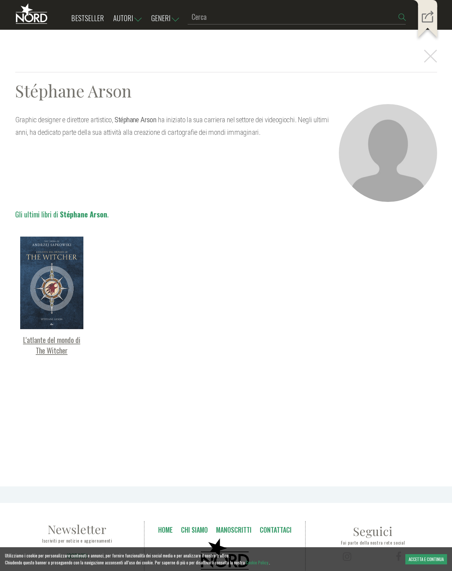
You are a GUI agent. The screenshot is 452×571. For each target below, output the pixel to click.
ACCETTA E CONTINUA (426, 559)
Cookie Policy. (257, 562)
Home (165, 530)
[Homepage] (31, 16)
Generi (160, 18)
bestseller (87, 18)
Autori (123, 18)
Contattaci (276, 530)
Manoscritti (233, 530)
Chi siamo (194, 530)
